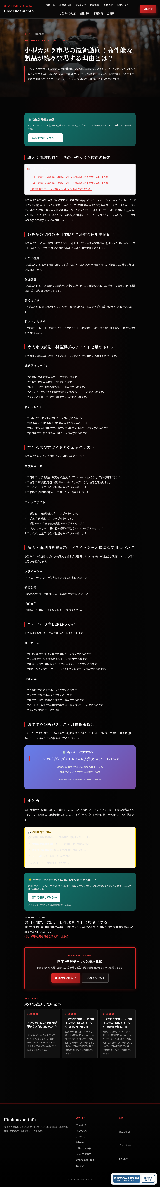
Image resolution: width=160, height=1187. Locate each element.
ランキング (80, 5)
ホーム (27, 34)
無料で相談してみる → (44, 897)
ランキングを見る (95, 978)
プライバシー (125, 1145)
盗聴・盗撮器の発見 (85, 1160)
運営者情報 (124, 1131)
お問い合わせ (82, 1166)
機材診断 (95, 5)
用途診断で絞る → (65, 978)
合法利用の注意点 (58, 936)
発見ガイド (122, 5)
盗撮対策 (84, 13)
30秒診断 (148, 1178)
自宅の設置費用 (83, 1154)
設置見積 (108, 5)
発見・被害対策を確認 (36, 936)
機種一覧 (50, 5)
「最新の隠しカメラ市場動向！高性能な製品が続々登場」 (61, 189)
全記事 (110, 13)
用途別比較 (65, 5)
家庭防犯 (98, 13)
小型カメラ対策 (68, 13)
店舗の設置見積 (83, 1148)
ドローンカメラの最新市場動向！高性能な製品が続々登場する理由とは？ (70, 177)
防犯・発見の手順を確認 (126, 1178)
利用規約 (123, 1158)
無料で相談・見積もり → (45, 138)
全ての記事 (81, 1124)
